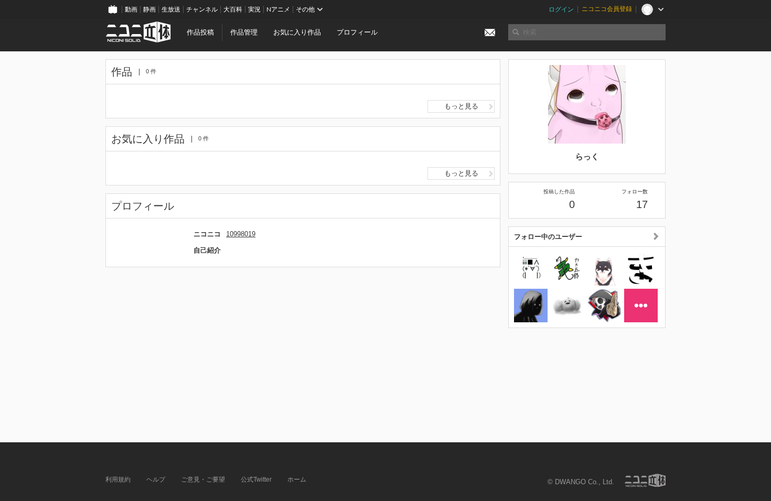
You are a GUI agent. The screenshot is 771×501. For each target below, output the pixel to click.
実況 (254, 9)
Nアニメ (278, 9)
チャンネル (202, 9)
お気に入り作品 (297, 32)
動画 (131, 9)
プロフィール (357, 32)
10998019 (240, 234)
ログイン (561, 9)
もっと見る (461, 106)
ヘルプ (155, 479)
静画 (149, 9)
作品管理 (244, 32)
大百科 (232, 9)
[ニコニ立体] (645, 480)
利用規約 (118, 479)
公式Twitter (256, 479)
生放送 (171, 9)
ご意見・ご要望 (203, 479)
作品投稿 (200, 32)
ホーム (296, 479)
